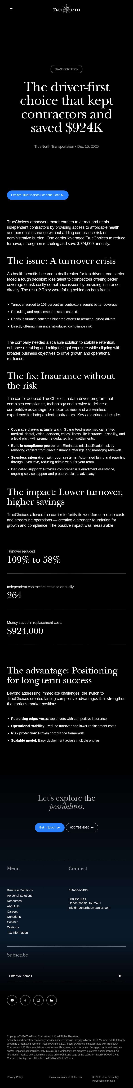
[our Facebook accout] (25, 1000)
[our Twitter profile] (38, 1000)
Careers (12, 911)
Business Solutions (20, 890)
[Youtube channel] (12, 1000)
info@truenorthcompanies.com (89, 907)
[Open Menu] (11, 9)
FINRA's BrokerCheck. (61, 1058)
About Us (13, 906)
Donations (14, 916)
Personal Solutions (19, 895)
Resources (14, 901)
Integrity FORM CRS (106, 1054)
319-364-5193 (78, 890)
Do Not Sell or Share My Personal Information (105, 1079)
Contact (12, 922)
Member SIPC (107, 1040)
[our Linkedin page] (51, 1000)
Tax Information (17, 932)
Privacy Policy (15, 1077)
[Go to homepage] (66, 9)
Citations (13, 927)
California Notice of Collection (65, 1077)
